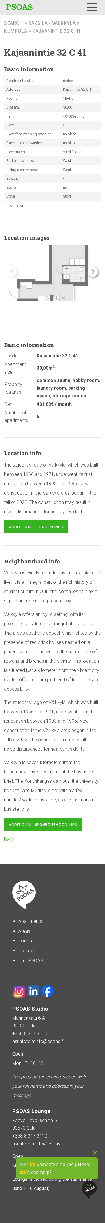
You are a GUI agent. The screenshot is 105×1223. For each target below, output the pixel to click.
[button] (93, 272)
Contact (26, 950)
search (13, 23)
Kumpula (15, 31)
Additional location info (36, 527)
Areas (24, 931)
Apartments (30, 921)
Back (9, 839)
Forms (25, 941)
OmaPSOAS (30, 960)
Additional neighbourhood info (43, 824)
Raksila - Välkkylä (52, 23)
